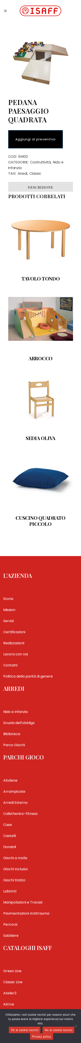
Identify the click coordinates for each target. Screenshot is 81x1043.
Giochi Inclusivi (15, 869)
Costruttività (40, 162)
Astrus (8, 1004)
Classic (35, 173)
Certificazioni (14, 631)
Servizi (8, 620)
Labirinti (9, 891)
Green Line (12, 970)
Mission (9, 609)
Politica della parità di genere (28, 676)
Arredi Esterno (15, 802)
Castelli (9, 835)
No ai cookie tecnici (58, 1030)
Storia (8, 598)
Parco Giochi (14, 744)
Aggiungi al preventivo (35, 139)
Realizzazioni (13, 643)
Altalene (10, 780)
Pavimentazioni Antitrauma (26, 913)
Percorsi (10, 924)
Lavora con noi (15, 654)
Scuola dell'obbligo (19, 722)
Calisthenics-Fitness (20, 813)
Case (7, 824)
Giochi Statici (14, 880)
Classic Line (12, 982)
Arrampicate (14, 791)
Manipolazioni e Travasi (22, 902)
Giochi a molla (15, 857)
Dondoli (9, 846)
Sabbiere (11, 935)
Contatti (10, 665)
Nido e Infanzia (15, 711)
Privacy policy (41, 1036)
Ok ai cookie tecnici (24, 1030)
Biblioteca (11, 733)
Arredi (22, 173)
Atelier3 (9, 993)
